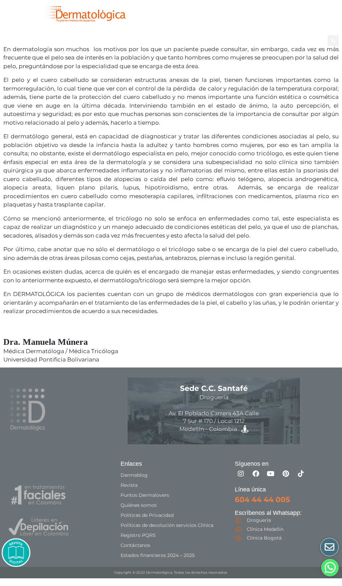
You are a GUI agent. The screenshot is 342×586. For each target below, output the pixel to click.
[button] (333, 40)
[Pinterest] (286, 474)
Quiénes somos (139, 505)
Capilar (168, 40)
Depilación (21, 40)
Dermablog (134, 475)
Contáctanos (135, 545)
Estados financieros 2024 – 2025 (158, 555)
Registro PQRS (138, 535)
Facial (86, 40)
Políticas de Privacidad (147, 515)
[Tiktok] (301, 474)
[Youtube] (271, 474)
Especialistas (202, 40)
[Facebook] (256, 474)
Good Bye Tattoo (130, 40)
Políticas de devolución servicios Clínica (167, 525)
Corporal (53, 40)
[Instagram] (241, 474)
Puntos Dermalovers (145, 495)
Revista (129, 485)
